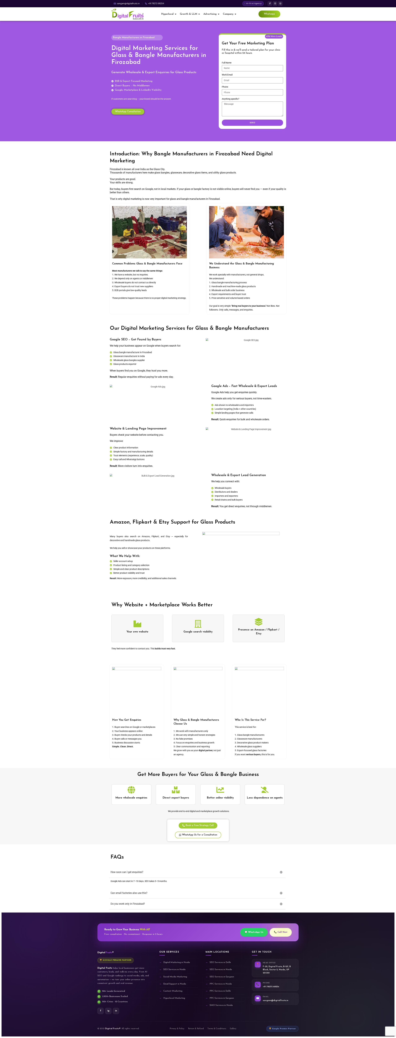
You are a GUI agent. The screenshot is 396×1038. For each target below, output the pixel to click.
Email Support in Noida (174, 984)
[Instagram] (275, 3)
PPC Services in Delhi (220, 991)
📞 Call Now (280, 932)
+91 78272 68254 (156, 3)
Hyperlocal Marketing (174, 998)
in (116, 1011)
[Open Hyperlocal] (175, 14)
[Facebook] (270, 3)
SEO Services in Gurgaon (222, 977)
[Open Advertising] (218, 14)
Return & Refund (196, 1029)
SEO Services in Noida (174, 969)
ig (108, 1011)
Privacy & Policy (177, 1029)
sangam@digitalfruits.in (128, 3)
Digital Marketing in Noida (176, 962)
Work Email (227, 74)
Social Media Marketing (175, 977)
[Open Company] (235, 14)
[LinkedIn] (280, 3)
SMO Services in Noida (221, 1005)
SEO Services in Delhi (220, 962)
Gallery (233, 1029)
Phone (225, 87)
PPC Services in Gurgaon (222, 998)
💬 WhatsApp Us (254, 932)
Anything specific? (230, 99)
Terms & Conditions (216, 1029)
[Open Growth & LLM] (199, 14)
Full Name (226, 62)
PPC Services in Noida (221, 984)
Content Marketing (172, 991)
